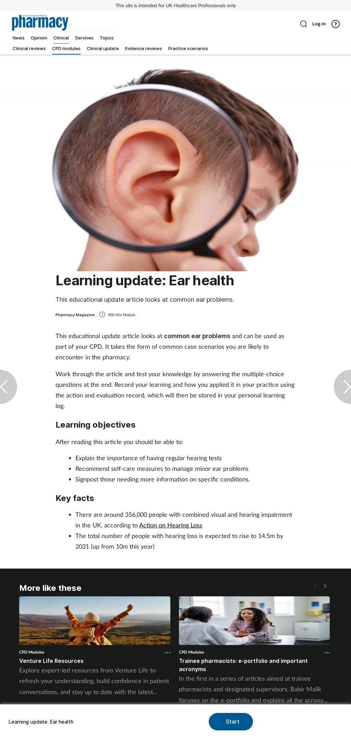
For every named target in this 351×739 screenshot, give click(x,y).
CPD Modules (31, 652)
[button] (325, 586)
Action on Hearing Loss (170, 525)
